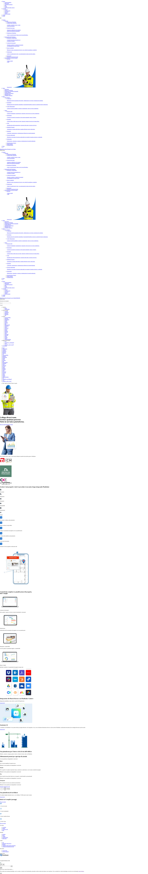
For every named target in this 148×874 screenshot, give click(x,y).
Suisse (6, 336)
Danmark (6, 318)
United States (7, 309)
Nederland (6, 325)
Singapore (6, 314)
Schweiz (6, 332)
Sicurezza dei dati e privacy (10, 7)
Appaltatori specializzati (9, 93)
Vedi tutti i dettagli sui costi (5, 786)
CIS (5, 315)
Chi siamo (4, 8)
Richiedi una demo (3, 149)
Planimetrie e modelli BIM (13, 40)
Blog (5, 5)
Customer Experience (8, 4)
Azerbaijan (7, 312)
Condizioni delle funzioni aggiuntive (9, 845)
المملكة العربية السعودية (9, 342)
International (4, 345)
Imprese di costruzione (9, 90)
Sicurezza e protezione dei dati (12, 56)
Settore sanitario (10, 144)
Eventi (6, 6)
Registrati (9, 149)
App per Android (5, 851)
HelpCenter (7, 3)
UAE (6, 343)
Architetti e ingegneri (8, 95)
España (6, 320)
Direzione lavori (8, 94)
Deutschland (7, 319)
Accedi (3, 16)
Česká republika (8, 317)
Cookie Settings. (81, 871)
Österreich (6, 328)
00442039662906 (17, 298)
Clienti (3, 88)
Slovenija (6, 335)
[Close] (12, 869)
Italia (5, 323)
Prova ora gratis (3, 424)
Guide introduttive (8, 2)
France (6, 321)
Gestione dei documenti (15, 45)
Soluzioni (6, 21)
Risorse (3, 1)
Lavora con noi (7, 10)
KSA (6, 341)
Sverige (6, 337)
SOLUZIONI (7, 97)
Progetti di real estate (14, 30)
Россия (6, 329)
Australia (6, 311)
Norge (6, 326)
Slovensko (6, 334)
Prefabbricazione (10, 145)
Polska (6, 330)
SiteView (10, 73)
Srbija (6, 333)
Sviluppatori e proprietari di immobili (11, 91)
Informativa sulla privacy (6, 843)
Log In (12, 149)
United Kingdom (8, 339)
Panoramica (7, 89)
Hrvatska (6, 322)
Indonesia (6, 313)
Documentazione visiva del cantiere (11, 57)
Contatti (6, 9)
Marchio (3, 844)
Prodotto (3, 19)
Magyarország (7, 324)
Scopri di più (2, 729)
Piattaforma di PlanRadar (11, 22)
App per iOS (4, 850)
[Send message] (12, 866)
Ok (0, 873)
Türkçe (6, 338)
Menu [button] (15, 149)
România (6, 331)
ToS (3, 842)
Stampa (6, 12)
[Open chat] (1, 868)
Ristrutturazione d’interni (11, 143)
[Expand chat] (1, 864)
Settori (3, 96)
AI (2, 147)
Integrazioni (9, 55)
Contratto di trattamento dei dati (8, 846)
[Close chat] (3, 864)
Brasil (6, 308)
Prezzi (3, 146)
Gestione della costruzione (13, 25)
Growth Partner (7, 13)
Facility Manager (8, 92)
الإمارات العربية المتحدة (9, 344)
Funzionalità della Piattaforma (10, 169)
